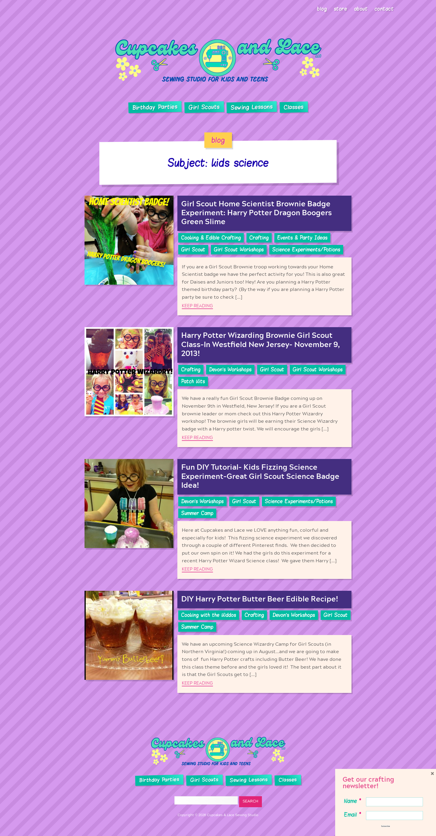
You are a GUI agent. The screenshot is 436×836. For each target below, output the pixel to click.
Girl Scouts (203, 107)
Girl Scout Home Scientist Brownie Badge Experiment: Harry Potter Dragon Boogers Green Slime (256, 213)
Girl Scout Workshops (239, 249)
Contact (384, 9)
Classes (294, 107)
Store (340, 9)
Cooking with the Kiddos (208, 615)
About (361, 9)
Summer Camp (197, 513)
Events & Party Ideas (302, 238)
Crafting (259, 238)
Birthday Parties (154, 107)
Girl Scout (193, 249)
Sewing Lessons (252, 107)
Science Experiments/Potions (306, 249)
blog (218, 140)
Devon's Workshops (230, 369)
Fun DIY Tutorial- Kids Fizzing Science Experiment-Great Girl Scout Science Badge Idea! (260, 476)
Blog (322, 9)
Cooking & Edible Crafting (211, 238)
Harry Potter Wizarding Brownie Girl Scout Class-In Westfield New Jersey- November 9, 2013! (260, 344)
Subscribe (385, 826)
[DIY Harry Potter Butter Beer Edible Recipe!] (129, 642)
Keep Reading (197, 306)
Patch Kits (193, 381)
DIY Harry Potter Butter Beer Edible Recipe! (259, 599)
